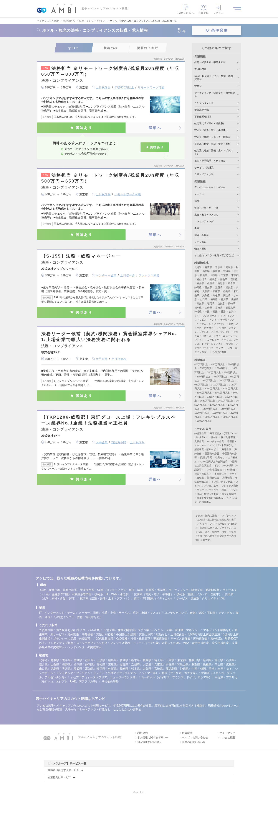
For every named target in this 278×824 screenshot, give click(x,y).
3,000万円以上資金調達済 (213, 461)
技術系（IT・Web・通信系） (209, 123)
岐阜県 (231, 283)
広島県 (230, 664)
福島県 (216, 271)
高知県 (200, 303)
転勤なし (220, 457)
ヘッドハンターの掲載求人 (84, 647)
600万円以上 (223, 368)
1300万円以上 (204, 392)
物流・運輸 (200, 248)
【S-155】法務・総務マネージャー (81, 256)
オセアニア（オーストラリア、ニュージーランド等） (216, 335)
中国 (207, 311)
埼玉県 (214, 275)
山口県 (203, 299)
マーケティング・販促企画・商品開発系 (194, 590)
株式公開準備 (228, 437)
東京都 (234, 275)
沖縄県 (198, 311)
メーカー (199, 194)
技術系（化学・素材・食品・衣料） (213, 143)
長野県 (221, 283)
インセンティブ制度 (222, 481)
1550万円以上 (207, 400)
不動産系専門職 (202, 116)
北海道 (198, 267)
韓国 (215, 311)
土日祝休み (103, 87)
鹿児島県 (230, 307)
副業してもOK (229, 489)
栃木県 (135, 660)
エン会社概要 (227, 737)
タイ (196, 315)
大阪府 (206, 291)
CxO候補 (230, 469)
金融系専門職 (201, 109)
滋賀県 (229, 287)
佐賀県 (221, 303)
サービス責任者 (180, 638)
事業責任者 (220, 473)
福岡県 (210, 303)
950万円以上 (209, 380)
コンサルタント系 (203, 103)
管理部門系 (200, 69)
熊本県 (198, 307)
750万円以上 (230, 372)
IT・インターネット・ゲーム (209, 187)
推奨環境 (187, 732)
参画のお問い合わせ (193, 742)
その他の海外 (219, 352)
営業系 (198, 86)
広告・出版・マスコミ (206, 214)
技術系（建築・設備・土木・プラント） (105, 598)
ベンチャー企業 (106, 275)
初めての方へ (186, 12)
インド (213, 319)
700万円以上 (214, 372)
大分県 (208, 307)
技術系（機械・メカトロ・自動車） (213, 137)
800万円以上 (203, 376)
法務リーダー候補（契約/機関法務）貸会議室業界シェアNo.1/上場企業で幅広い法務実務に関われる (109, 336)
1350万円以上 (222, 392)
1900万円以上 (201, 412)
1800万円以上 (209, 408)
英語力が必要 (212, 453)
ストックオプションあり (91, 643)
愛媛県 (234, 299)
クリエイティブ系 (203, 174)
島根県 (216, 295)
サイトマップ (227, 732)
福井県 (200, 283)
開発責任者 (213, 477)
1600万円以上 (225, 400)
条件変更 (219, 30)
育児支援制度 (229, 494)
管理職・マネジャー (187, 630)
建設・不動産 (201, 235)
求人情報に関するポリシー (153, 737)
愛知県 (208, 287)
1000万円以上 (226, 380)
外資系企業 (200, 433)
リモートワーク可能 (151, 87)
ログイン (218, 12)
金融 (196, 228)
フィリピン (200, 319)
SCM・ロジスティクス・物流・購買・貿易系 (125, 590)
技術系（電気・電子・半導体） (211, 130)
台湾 (231, 311)
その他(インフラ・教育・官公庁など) (214, 255)
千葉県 (224, 275)
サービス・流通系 (203, 167)
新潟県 (213, 279)
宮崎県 (218, 307)
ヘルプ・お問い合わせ (195, 737)
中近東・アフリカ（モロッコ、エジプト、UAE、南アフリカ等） (216, 348)
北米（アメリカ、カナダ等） (180, 673)
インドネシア (227, 315)
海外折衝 (87, 634)
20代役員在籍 (214, 469)
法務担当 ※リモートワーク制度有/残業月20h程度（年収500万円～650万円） (110, 178)
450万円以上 (218, 364)
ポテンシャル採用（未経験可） (73, 638)
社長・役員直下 (202, 473)
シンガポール (209, 315)
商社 (196, 201)
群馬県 (203, 275)
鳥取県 (206, 295)
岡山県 (226, 295)
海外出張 (226, 449)
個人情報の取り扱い (149, 742)
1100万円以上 (218, 384)
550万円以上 (206, 368)
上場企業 (213, 437)
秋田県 (89, 660)
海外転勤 (227, 477)
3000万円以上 (230, 417)
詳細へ (155, 128)
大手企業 (102, 359)
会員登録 (203, 12)
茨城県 (226, 271)
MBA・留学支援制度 (207, 494)
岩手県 (218, 267)
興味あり (84, 128)
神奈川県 (201, 279)
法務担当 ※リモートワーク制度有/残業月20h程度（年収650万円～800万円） (110, 71)
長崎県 (231, 303)
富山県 (223, 279)
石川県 (234, 279)
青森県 (208, 267)
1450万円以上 (214, 396)
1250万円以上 (230, 388)
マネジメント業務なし (221, 445)
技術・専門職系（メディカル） (211, 160)
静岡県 (198, 287)
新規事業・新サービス (206, 449)
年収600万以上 (124, 87)
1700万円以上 (217, 404)
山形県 (206, 271)
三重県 (218, 287)
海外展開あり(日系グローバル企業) (78, 630)
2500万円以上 (212, 417)
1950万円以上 (219, 412)
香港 (223, 311)
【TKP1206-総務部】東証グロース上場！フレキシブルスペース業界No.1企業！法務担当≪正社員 (108, 420)
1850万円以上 (227, 408)
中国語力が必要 (126, 634)
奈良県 (226, 291)
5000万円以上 (204, 420)
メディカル (200, 242)
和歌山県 (183, 664)
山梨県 (210, 283)
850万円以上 (220, 376)
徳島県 (214, 299)
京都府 (135, 664)
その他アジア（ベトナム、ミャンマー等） (132, 673)
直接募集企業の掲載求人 (210, 497)
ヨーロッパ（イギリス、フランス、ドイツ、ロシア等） (176, 677)
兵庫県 (216, 291)
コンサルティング (203, 221)
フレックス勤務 (149, 275)
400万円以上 (201, 364)
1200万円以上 (212, 388)
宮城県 (229, 267)
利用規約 (142, 732)
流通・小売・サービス (206, 208)
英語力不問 (118, 442)
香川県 (224, 299)
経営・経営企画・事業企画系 (209, 62)
